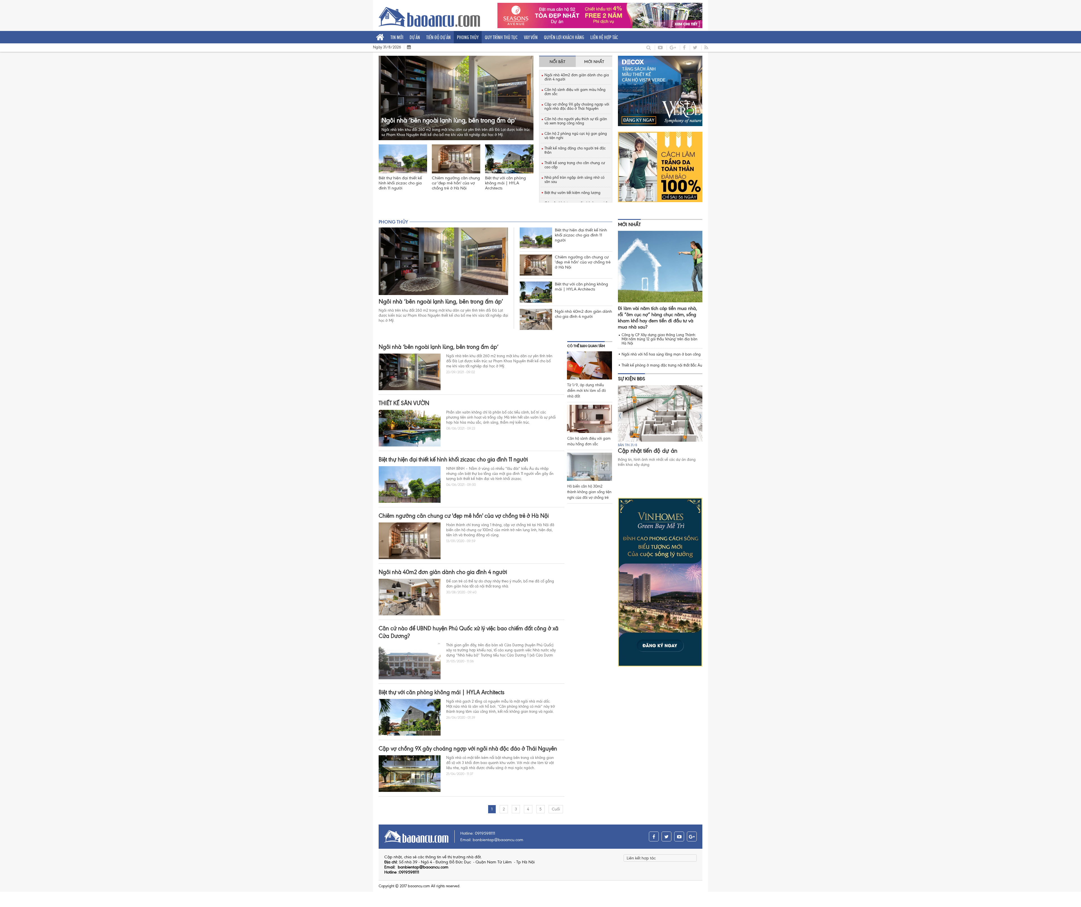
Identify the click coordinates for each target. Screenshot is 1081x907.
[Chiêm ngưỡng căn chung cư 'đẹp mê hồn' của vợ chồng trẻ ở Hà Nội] (456, 158)
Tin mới (396, 37)
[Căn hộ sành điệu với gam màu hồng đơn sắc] (589, 419)
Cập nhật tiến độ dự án (647, 450)
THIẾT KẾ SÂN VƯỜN (404, 403)
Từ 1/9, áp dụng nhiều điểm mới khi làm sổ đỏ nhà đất (586, 390)
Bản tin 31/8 (627, 445)
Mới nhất (629, 224)
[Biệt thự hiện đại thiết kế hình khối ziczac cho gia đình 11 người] (403, 158)
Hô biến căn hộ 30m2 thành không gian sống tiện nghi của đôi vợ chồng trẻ (589, 492)
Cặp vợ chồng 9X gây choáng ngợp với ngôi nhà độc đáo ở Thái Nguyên (576, 106)
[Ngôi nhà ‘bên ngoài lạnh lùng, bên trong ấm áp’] (443, 261)
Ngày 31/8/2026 (387, 47)
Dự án (415, 37)
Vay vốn (531, 37)
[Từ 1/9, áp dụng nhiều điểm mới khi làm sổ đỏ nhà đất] (589, 365)
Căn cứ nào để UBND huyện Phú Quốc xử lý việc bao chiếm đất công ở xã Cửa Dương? (469, 632)
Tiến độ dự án (438, 37)
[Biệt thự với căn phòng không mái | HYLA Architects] (509, 158)
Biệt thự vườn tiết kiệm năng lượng (572, 193)
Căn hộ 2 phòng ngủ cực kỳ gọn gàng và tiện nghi (575, 135)
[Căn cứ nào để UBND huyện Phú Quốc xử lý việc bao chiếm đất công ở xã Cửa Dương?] (410, 661)
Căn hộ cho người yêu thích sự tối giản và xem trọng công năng (575, 121)
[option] (660, 426)
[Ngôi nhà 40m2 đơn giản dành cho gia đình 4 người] (536, 319)
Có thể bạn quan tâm (586, 346)
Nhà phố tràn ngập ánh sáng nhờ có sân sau (574, 179)
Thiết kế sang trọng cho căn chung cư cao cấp (574, 165)
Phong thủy (468, 37)
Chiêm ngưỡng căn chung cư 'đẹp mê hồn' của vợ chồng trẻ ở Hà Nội (456, 183)
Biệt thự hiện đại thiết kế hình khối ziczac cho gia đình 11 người (400, 183)
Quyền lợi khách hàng (564, 37)
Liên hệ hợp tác (604, 37)
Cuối (556, 809)
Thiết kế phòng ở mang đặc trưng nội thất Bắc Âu (662, 365)
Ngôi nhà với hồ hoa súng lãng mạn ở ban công (661, 354)
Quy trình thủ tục (501, 37)
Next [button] (700, 416)
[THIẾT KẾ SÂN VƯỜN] (410, 428)
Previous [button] (620, 416)
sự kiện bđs (631, 378)
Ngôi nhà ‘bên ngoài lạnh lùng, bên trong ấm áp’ (441, 301)
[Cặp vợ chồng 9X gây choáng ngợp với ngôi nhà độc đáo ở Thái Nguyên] (410, 773)
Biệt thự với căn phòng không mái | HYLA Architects (505, 183)
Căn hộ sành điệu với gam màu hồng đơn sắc (575, 92)
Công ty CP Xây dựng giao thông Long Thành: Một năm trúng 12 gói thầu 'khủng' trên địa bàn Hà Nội (659, 339)
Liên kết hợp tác (641, 858)
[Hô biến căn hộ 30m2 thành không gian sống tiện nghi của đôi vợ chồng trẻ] (589, 467)
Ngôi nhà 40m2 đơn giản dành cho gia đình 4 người (576, 77)
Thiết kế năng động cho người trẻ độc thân (575, 150)
